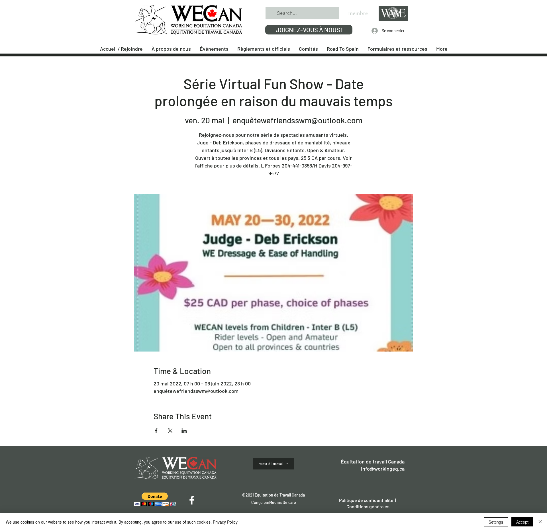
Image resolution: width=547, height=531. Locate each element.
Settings (496, 522)
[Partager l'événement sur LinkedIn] (184, 430)
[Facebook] (191, 500)
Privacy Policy (225, 522)
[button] (155, 499)
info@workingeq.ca (383, 468)
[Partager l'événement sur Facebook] (156, 430)
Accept (522, 522)
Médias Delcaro (282, 502)
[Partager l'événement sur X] (170, 430)
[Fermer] (540, 521)
